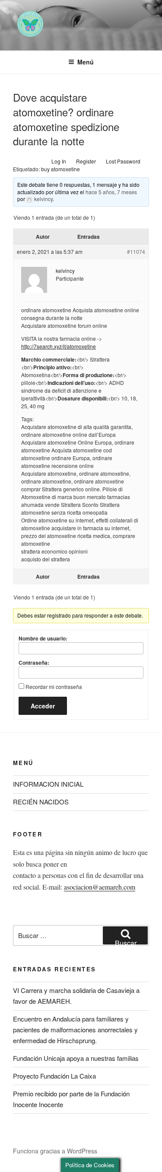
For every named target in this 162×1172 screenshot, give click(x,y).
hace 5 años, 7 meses (111, 191)
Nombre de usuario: (43, 638)
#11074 (136, 251)
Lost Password (123, 161)
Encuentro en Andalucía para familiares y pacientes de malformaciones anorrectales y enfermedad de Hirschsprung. (75, 1029)
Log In (58, 161)
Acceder (43, 705)
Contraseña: (34, 662)
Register (86, 161)
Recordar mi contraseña (53, 686)
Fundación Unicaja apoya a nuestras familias (76, 1058)
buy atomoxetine (60, 169)
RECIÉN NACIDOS (41, 801)
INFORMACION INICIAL (48, 783)
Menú (85, 62)
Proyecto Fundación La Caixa (54, 1075)
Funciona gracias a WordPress (55, 1150)
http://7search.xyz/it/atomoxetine (58, 346)
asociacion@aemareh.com (99, 886)
